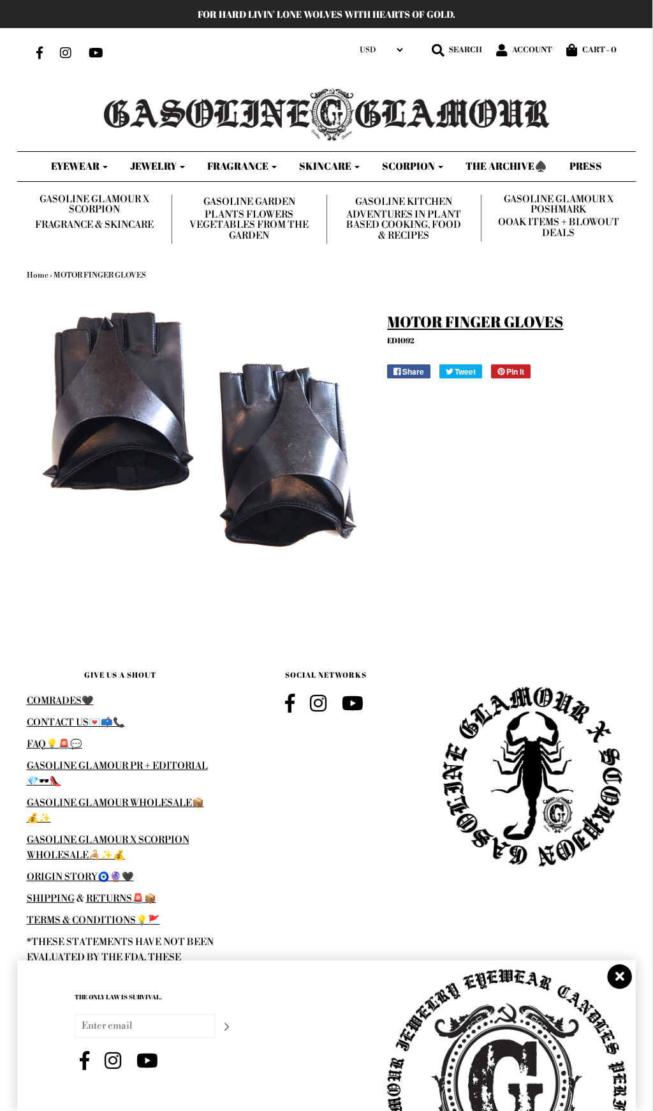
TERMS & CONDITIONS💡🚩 (93, 920)
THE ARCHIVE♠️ (506, 166)
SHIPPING (51, 899)
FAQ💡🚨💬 (54, 744)
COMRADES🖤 (60, 701)
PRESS (585, 166)
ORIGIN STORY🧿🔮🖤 (80, 877)
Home (37, 275)
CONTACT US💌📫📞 (76, 723)
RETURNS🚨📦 (121, 899)
